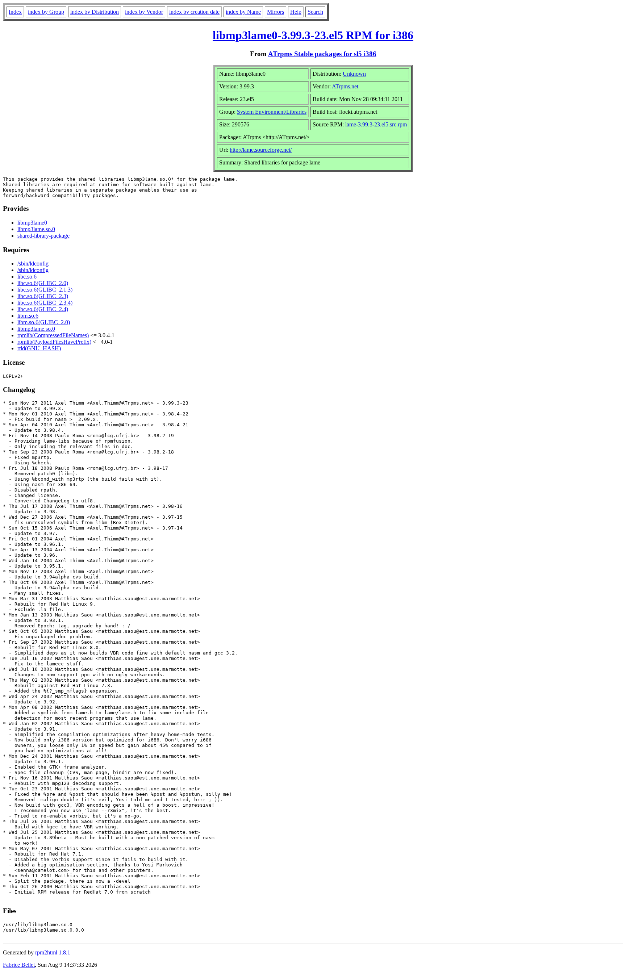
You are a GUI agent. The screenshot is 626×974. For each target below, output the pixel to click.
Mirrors (275, 12)
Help (295, 12)
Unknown (354, 74)
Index (15, 12)
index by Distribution (94, 12)
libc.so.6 (27, 276)
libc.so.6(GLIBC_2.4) (42, 309)
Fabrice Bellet (19, 965)
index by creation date (194, 12)
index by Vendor (144, 12)
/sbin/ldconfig (33, 263)
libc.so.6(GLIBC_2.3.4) (44, 303)
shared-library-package (43, 236)
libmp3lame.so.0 (36, 229)
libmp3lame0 (32, 223)
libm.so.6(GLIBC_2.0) (43, 322)
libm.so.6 (27, 316)
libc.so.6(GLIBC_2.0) (42, 283)
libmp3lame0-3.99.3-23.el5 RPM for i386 (313, 35)
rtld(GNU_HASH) (39, 348)
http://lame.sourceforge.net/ (261, 150)
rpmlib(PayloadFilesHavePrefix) (54, 342)
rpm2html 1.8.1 (52, 952)
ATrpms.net (345, 86)
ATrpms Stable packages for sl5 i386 (322, 54)
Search (315, 12)
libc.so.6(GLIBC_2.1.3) (44, 290)
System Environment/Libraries (271, 112)
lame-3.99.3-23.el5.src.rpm (376, 124)
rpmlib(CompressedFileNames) (53, 335)
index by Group (46, 12)
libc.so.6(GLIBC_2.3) (42, 296)
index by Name (243, 12)
